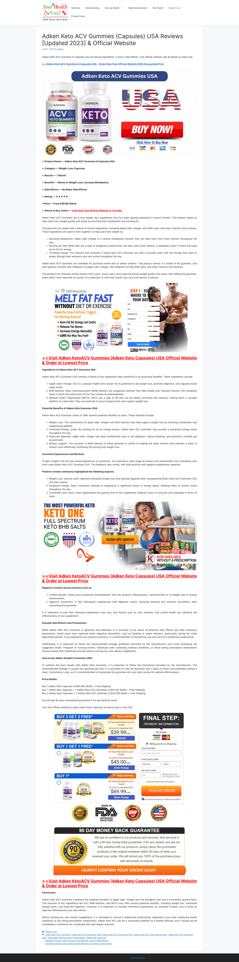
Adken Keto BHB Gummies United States (66, 937)
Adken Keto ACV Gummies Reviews (150, 934)
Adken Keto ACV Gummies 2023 (86, 934)
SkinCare (75, 8)
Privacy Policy (78, 16)
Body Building (92, 8)
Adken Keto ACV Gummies (57, 934)
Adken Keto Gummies (96, 937)
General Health (112, 8)
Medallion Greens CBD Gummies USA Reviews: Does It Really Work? (76, 940)
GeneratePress (137, 957)
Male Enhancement (137, 8)
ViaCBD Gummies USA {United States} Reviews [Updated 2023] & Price (78, 943)
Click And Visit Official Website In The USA (97, 210)
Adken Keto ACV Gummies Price (118, 934)
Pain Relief (158, 8)
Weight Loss (175, 8)
